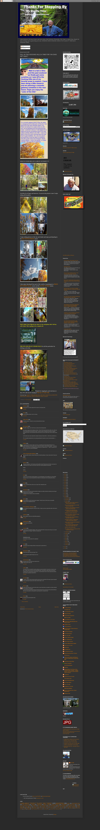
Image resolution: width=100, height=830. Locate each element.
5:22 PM (24, 471)
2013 (65, 490)
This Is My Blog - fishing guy (28, 506)
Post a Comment (25, 601)
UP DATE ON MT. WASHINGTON (55, 809)
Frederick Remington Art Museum (70, 366)
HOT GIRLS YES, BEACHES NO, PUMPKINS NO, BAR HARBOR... (71, 511)
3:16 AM (24, 599)
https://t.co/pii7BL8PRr (37, 796)
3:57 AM (24, 533)
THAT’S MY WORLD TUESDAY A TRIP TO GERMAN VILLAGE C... (72, 515)
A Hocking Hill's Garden (69, 611)
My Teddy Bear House (68, 651)
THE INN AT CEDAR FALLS (46, 395)
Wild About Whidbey (68, 688)
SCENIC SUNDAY (45, 286)
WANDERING (60, 803)
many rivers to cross (68, 645)
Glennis (24, 585)
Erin (24, 475)
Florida (28, 809)
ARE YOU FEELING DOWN (25, 805)
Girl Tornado (25, 426)
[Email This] (34, 399)
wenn (24, 412)
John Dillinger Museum (68, 364)
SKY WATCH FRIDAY (28, 238)
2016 (65, 485)
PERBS (24, 443)
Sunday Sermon (34, 808)
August (66, 533)
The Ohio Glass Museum (68, 371)
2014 (65, 488)
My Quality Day (67, 649)
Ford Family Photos (68, 633)
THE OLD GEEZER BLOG (69, 680)
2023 (65, 474)
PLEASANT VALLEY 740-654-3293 (70, 742)
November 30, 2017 (40, 798)
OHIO (68, 803)
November (67, 499)
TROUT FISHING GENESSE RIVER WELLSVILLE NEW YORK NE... (71, 525)
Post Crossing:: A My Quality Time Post (71, 260)
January (66, 544)
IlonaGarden (25, 550)
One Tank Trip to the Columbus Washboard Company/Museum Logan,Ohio (72, 297)
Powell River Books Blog (69, 661)
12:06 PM (25, 422)
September (67, 531)
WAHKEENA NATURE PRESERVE (70, 554)
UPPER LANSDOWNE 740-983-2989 (71, 744)
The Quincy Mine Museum (68, 370)
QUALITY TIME (30, 395)
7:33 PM (24, 486)
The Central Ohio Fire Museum (69, 369)
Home (40, 607)
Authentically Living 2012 (69, 615)
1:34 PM (24, 439)
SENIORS (28, 808)
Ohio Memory (67, 655)
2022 (65, 475)
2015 (65, 487)
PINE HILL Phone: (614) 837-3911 (70, 740)
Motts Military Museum (68, 362)
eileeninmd (25, 489)
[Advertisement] (39, 604)
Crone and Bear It (67, 626)
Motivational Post (67, 266)
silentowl (66, 667)
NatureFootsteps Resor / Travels (70, 653)
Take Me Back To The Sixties (68, 587)
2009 (65, 496)
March (66, 541)
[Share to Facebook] (37, 399)
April (66, 539)
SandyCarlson (26, 521)
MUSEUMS (39, 804)
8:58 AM (24, 409)
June (66, 536)
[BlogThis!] (35, 399)
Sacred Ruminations (68, 665)
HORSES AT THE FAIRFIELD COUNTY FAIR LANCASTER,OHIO (72, 508)
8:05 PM (24, 503)
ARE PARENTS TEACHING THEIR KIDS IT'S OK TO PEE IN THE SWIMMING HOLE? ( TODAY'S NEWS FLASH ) (71, 305)
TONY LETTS (25, 419)
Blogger (55, 814)
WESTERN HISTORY (62, 805)
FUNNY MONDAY (55, 804)
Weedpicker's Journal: (68, 686)
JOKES (32, 804)
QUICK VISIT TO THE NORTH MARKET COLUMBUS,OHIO (72, 523)
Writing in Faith (67, 693)
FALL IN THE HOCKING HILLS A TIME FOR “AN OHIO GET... (72, 506)
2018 (65, 482)
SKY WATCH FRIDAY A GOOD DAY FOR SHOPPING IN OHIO (72, 529)
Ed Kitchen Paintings (68, 631)
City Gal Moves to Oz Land (69, 619)
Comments (24, 48)
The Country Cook (67, 678)
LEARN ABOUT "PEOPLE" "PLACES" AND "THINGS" (36, 803)
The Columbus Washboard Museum (70, 368)
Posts (23, 46)
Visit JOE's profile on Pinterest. (68, 255)
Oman (24, 596)
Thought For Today (71, 805)
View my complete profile (67, 770)
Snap (24, 483)
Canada (25, 809)
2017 (65, 483)
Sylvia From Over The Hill (69, 676)
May (66, 538)
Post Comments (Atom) (29, 608)
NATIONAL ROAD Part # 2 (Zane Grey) (71, 384)
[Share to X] (36, 399)
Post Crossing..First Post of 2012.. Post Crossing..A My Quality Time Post (71, 273)
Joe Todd (25, 577)
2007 (65, 546)
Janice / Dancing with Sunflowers (29, 453)
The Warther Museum (68, 367)
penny (24, 498)
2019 (65, 480)
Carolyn (24, 528)
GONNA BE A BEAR (67, 329)
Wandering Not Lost (66, 395)
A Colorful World (67, 607)
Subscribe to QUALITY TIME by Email (70, 147)
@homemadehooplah (46, 796)
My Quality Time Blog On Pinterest (69, 419)
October (66, 501)
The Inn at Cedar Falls (43, 392)
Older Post (57, 607)
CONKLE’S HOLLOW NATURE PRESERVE (72, 556)
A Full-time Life (67, 609)
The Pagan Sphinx (67, 682)
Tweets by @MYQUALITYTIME (68, 152)
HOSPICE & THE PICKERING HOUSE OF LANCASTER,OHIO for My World (71, 313)
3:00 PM (24, 582)
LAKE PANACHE (46, 809)
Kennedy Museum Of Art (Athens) (70, 374)
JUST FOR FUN (25, 804)
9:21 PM (24, 517)
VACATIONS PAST (76, 803)
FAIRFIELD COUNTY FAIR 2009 (71, 512)
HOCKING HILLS (36, 395)
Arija (24, 544)
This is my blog (67, 684)
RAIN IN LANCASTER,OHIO (70, 527)
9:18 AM (24, 540)
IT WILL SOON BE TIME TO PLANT (36, 809)
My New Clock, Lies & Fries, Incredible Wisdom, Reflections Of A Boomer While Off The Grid (72, 289)
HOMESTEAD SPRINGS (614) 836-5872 (71, 739)
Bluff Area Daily (67, 617)
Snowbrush (66, 674)
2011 (65, 493)
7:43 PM (24, 495)
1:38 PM (24, 574)
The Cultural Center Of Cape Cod (70, 372)
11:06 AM (25, 556)
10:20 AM (25, 415)
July (66, 535)
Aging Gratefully (67, 613)
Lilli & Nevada (25, 559)
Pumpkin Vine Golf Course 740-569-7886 (71, 743)
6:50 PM (24, 479)
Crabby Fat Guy (67, 624)
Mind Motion (66, 647)
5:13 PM (24, 592)
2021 (65, 477)
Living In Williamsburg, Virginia (70, 643)
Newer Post (22, 607)
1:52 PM (24, 449)
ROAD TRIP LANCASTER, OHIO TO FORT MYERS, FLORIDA (71, 503)
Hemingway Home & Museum (69, 385)
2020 (65, 479)
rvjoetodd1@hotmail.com (70, 778)
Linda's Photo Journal (68, 641)
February (67, 543)
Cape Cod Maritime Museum (69, 363)
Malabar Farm (66, 376)
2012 (65, 491)
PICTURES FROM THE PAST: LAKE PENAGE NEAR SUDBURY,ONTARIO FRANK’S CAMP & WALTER (71, 321)
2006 (65, 548)
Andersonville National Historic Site (70, 386)
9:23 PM (24, 524)
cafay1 (24, 567)
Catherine (25, 514)
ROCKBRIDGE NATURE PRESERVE (70, 555)
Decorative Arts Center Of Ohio (70, 377)
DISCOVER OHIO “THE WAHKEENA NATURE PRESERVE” (71, 517)
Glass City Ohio (67, 635)
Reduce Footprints (67, 663)
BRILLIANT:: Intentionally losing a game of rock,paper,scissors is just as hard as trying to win (72, 281)
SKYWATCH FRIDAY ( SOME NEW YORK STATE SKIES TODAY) (71, 520)
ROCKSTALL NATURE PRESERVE (70, 553)
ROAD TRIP (46, 804)
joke (77, 804)
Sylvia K (24, 462)
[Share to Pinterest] (39, 399)
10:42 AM (25, 547)
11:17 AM (25, 564)
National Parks (72, 804)
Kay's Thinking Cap (68, 639)
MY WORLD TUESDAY (43, 396)
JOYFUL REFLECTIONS (68, 637)
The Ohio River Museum (68, 378)
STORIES (34, 805)
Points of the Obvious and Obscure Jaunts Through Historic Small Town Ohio (71, 658)
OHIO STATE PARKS (52, 805)
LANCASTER (64, 804)
